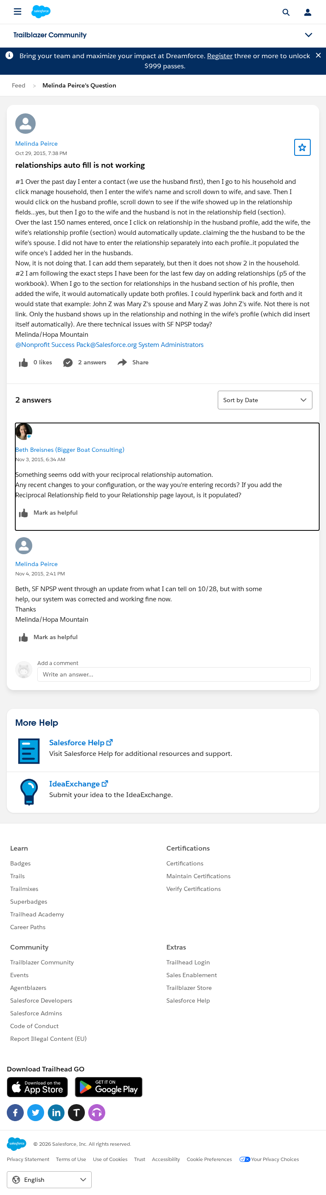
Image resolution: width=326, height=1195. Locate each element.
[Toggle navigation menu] (308, 35)
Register (220, 55)
